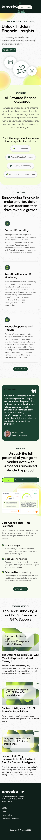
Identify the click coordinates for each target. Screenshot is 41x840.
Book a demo (25, 7)
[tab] (8, 480)
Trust (4, 812)
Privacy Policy (7, 815)
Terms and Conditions (10, 819)
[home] (9, 7)
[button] (28, 6)
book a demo (20, 589)
